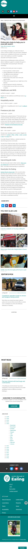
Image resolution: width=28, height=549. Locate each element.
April (11, 439)
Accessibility (5, 509)
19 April (9, 134)
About (17, 506)
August (12, 432)
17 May (16, 134)
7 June (20, 134)
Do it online (12, 489)
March (11, 440)
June (11, 435)
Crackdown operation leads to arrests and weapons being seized (14, 296)
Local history (5, 503)
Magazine (18, 503)
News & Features (6, 499)
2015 (7, 456)
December (12, 425)
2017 (7, 452)
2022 (8, 423)
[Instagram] (8, 11)
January (12, 444)
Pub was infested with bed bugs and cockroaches (13, 381)
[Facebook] (16, 11)
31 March (24, 106)
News (13, 46)
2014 (7, 457)
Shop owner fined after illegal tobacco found (14, 249)
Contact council (13, 491)
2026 (7, 416)
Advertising (19, 509)
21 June (25, 134)
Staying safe (23, 378)
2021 (7, 445)
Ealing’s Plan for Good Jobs (7, 172)
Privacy (4, 512)
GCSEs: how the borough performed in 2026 (13, 270)
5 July (2, 136)
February (12, 442)
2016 (7, 454)
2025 (7, 418)
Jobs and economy (6, 46)
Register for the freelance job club (13, 124)
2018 (7, 450)
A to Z (11, 484)
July (11, 433)
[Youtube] (14, 11)
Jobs (10, 486)
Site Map (5, 496)
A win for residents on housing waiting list (13, 228)
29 (20, 106)
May (11, 437)
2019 (7, 449)
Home (2, 20)
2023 (7, 421)
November (13, 427)
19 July (7, 136)
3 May (12, 134)
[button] (3, 11)
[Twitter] (11, 11)
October (12, 428)
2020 (7, 447)
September (13, 430)
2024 (7, 420)
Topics (3, 506)
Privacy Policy (23, 539)
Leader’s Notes (19, 499)
